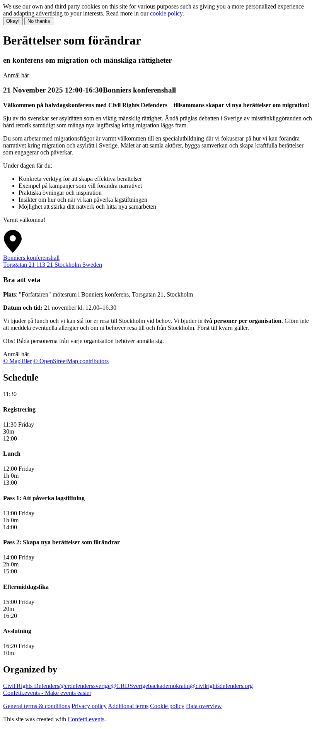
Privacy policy (89, 706)
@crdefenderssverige (85, 686)
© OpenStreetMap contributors (71, 361)
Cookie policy (167, 706)
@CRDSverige (129, 686)
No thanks (38, 21)
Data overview (204, 706)
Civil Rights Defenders (31, 686)
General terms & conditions (36, 706)
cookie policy (166, 13)
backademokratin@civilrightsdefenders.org (200, 686)
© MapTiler (17, 361)
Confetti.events (86, 719)
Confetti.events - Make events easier (47, 693)
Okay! (13, 21)
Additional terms (128, 706)
